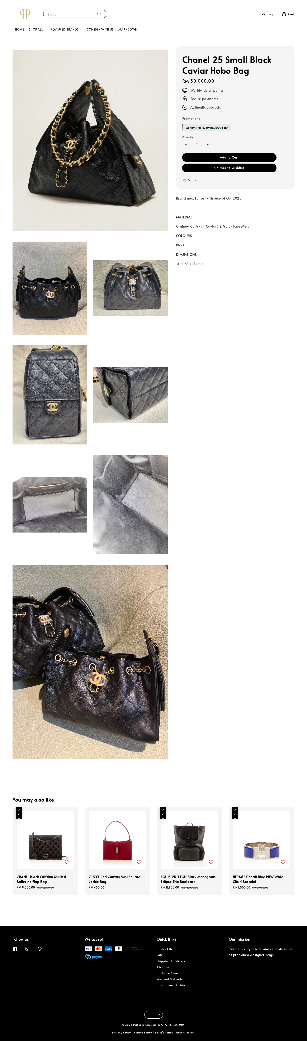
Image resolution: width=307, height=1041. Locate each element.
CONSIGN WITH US (100, 29)
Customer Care (167, 973)
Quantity (188, 137)
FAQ (160, 955)
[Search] (99, 14)
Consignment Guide (171, 985)
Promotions (191, 118)
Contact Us (164, 949)
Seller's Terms (164, 1032)
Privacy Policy (121, 1032)
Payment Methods (169, 979)
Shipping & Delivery (171, 961)
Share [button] (192, 180)
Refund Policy (143, 1032)
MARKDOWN (127, 29)
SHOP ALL (36, 29)
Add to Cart (229, 157)
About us (163, 967)
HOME (19, 29)
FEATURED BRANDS (65, 29)
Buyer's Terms (185, 1032)
